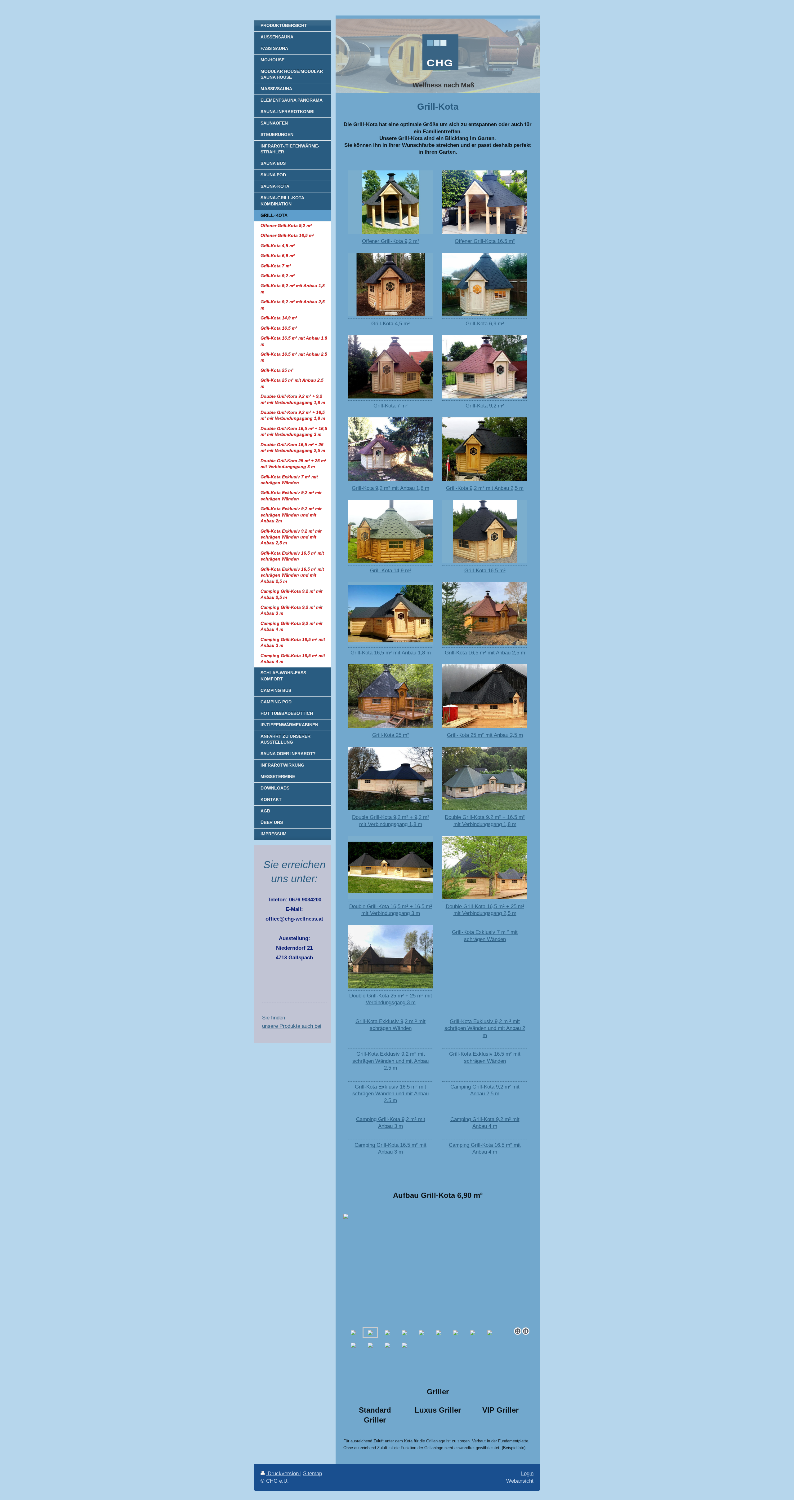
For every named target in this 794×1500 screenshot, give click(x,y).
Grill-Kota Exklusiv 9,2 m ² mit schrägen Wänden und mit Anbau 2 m (484, 1028)
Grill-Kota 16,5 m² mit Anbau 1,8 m (390, 652)
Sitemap (312, 1473)
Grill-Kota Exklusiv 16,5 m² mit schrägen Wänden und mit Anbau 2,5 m (390, 1093)
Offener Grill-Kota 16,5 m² (485, 241)
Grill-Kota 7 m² (390, 405)
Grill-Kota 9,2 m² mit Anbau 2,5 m (485, 488)
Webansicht (519, 1481)
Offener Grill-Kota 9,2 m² (390, 241)
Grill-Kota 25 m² (390, 735)
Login (527, 1473)
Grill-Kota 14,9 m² (390, 570)
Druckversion (283, 1473)
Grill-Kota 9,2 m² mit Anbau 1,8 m (390, 488)
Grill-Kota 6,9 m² (485, 323)
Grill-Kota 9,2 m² (485, 405)
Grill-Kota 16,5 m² (485, 570)
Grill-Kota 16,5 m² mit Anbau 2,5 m (485, 652)
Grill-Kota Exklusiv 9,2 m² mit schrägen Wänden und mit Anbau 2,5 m (390, 1061)
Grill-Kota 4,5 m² (390, 323)
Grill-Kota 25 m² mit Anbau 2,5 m (485, 735)
